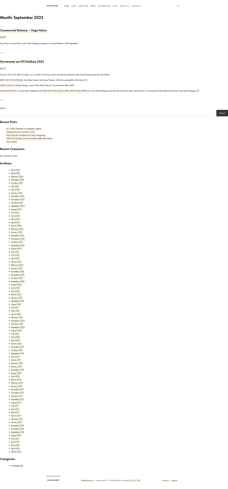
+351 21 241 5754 (134, 480)
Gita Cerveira (11, 141)
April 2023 (15, 258)
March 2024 (16, 225)
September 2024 (18, 206)
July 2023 (15, 252)
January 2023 (17, 268)
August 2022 (16, 284)
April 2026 (15, 173)
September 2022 (18, 281)
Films (73, 6)
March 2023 (16, 261)
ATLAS (115, 6)
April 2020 (15, 340)
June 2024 (15, 216)
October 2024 (17, 202)
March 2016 (16, 451)
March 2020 (16, 343)
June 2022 (15, 288)
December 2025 (17, 179)
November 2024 (18, 199)
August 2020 (16, 330)
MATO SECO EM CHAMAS (11, 80)
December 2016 (17, 425)
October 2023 (17, 242)
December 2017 (17, 389)
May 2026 (15, 170)
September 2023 (18, 245)
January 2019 (16, 366)
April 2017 (15, 412)
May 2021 (15, 311)
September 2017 (17, 399)
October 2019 (17, 350)
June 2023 (15, 255)
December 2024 (17, 196)
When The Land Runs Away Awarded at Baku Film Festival (29, 138)
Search (3, 108)
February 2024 (17, 229)
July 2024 (15, 212)
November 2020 (18, 320)
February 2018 (17, 383)
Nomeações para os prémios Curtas (20, 132)
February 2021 (17, 317)
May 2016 (15, 445)
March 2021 (16, 314)
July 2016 (15, 438)
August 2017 (16, 402)
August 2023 (16, 248)
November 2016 (17, 428)
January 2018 (16, 386)
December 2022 (17, 271)
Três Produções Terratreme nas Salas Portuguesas (25, 135)
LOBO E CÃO (6, 85)
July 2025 (15, 186)
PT (179, 6)
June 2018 (15, 376)
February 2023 (17, 265)
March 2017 (16, 415)
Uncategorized (17, 465)
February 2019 (17, 363)
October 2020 (17, 324)
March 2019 (16, 360)
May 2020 (15, 337)
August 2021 (16, 304)
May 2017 (15, 409)
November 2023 (18, 238)
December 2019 (17, 347)
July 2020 (15, 333)
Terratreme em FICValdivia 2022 (22, 62)
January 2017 (16, 422)
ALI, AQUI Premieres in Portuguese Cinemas (23, 128)
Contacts (136, 6)
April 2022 (15, 291)
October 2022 (17, 278)
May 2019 (15, 356)
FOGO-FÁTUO (10, 91)
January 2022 (17, 297)
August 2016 (16, 435)
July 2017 (15, 405)
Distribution (104, 6)
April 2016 (15, 448)
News (93, 6)
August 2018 (16, 373)
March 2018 (16, 379)
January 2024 (17, 232)
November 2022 (18, 275)
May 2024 (15, 219)
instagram (174, 480)
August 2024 (16, 209)
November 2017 (17, 392)
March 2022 (16, 294)
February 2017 (17, 419)
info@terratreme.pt (87, 480)
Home (66, 6)
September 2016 (17, 432)
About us (124, 6)
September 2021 (17, 301)
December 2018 (17, 369)
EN (176, 6)
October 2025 (17, 183)
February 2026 (17, 176)
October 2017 (17, 396)
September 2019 (17, 353)
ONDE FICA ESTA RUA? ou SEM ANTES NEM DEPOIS (65, 91)
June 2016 (15, 442)
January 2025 (17, 193)
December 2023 (17, 235)
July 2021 (15, 307)
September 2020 (18, 327)
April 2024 (15, 222)
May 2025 (15, 189)
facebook (165, 480)
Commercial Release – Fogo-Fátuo (23, 30)
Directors (83, 6)
